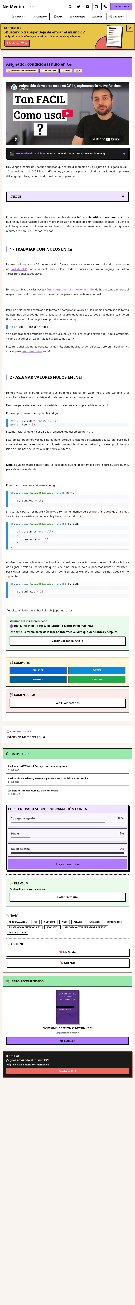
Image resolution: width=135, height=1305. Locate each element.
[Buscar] (70, 6)
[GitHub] (96, 6)
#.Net (64, 922)
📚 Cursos (17, 16)
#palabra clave (17, 932)
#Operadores (114, 922)
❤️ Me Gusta (67, 952)
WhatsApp (97, 679)
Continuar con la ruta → (67, 641)
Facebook (38, 670)
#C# (35, 922)
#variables (94, 922)
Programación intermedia (23, 70)
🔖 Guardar (67, 963)
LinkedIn (38, 679)
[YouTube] (87, 6)
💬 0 (78, 70)
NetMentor (14, 6)
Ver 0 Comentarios (67, 703)
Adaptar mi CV (17, 43)
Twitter (97, 670)
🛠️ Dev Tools (116, 16)
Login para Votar (67, 864)
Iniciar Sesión (121, 6)
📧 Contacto (40, 16)
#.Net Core (49, 922)
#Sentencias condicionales (24, 927)
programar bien (31, 351)
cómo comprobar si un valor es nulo (69, 289)
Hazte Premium (67, 897)
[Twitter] (78, 6)
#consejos (52, 927)
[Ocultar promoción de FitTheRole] (129, 28)
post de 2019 (19, 269)
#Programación (18, 922)
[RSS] (105, 6)
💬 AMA (58, 16)
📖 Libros (97, 16)
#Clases (78, 922)
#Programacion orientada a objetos (85, 927)
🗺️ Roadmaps (77, 16)
